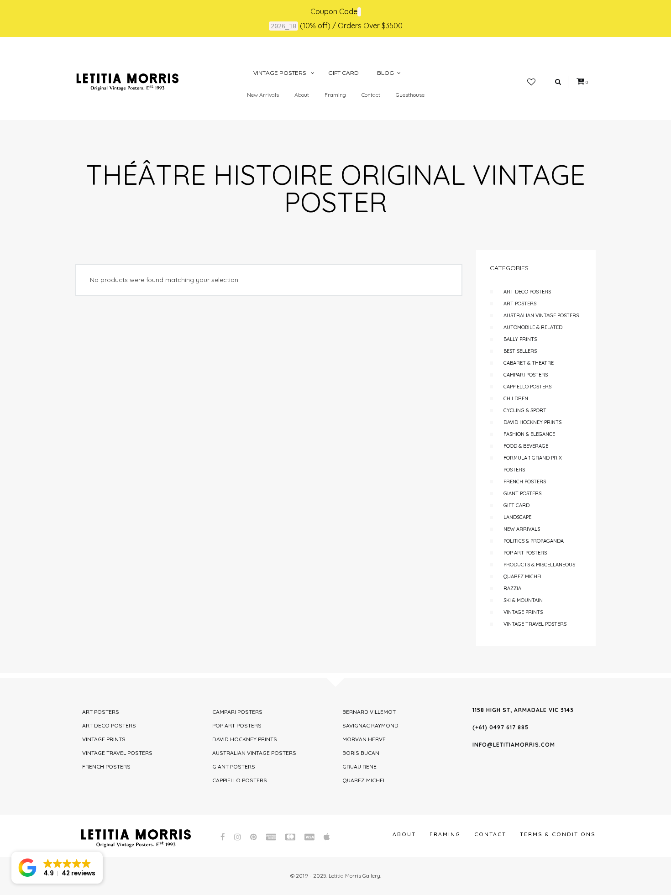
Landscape (517, 517)
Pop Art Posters (525, 553)
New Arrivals (263, 94)
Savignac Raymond (370, 725)
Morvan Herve (364, 739)
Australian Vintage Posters (541, 315)
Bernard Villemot (369, 711)
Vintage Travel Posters (534, 624)
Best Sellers (520, 351)
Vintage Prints (523, 612)
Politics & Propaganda (533, 541)
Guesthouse (410, 94)
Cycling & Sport (524, 410)
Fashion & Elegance (529, 434)
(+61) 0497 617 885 (500, 727)
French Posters (524, 481)
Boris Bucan (360, 752)
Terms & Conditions (558, 834)
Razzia (512, 588)
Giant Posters (522, 493)
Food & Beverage (525, 446)
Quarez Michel (523, 576)
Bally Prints (520, 339)
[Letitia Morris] (127, 81)
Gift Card (516, 505)
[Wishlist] (531, 82)
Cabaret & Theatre (528, 363)
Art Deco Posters (527, 291)
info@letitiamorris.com (513, 744)
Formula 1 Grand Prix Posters (532, 464)
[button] (57, 868)
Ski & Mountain (523, 600)
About (301, 94)
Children (515, 398)
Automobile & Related (532, 327)
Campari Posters (525, 375)
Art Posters (519, 303)
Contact (371, 94)
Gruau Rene (359, 766)
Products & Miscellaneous (539, 564)
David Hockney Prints (532, 422)
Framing (335, 94)
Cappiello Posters (527, 386)
